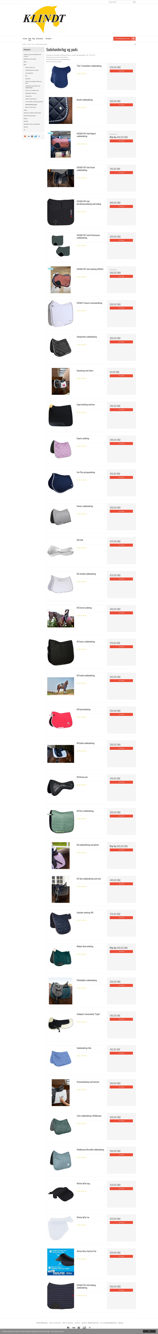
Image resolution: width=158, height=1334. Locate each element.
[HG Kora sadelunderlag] (60, 822)
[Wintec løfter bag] (60, 1195)
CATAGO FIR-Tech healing (31, 70)
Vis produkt (121, 71)
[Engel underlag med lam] (60, 416)
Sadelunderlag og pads (31, 104)
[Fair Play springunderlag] (60, 484)
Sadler (25, 110)
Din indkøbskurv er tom (122, 38)
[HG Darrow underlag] (60, 619)
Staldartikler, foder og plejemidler (32, 124)
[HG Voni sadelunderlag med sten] (60, 890)
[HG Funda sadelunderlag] (60, 687)
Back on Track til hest (30, 107)
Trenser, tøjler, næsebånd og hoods (34, 101)
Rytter (25, 62)
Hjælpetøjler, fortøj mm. (31, 93)
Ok (149, 1331)
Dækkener (28, 78)
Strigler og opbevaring (30, 99)
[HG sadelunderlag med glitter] (60, 856)
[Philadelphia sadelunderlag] (60, 992)
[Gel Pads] (60, 551)
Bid (26, 76)
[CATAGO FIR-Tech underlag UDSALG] (60, 280)
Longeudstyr (28, 96)
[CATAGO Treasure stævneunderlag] (60, 314)
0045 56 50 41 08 (93, 1323)
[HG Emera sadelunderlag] (60, 653)
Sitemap (120, 1323)
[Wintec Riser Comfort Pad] (60, 1263)
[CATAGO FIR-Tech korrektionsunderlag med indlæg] (60, 213)
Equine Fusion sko (30, 67)
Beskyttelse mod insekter (30, 59)
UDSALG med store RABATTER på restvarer (32, 55)
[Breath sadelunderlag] (60, 111)
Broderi (25, 118)
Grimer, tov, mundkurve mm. (32, 90)
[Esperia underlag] (60, 450)
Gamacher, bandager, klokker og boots (33, 82)
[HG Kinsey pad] (60, 788)
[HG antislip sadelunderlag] (60, 585)
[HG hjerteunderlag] (60, 721)
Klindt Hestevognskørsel (30, 115)
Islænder (26, 121)
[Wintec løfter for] (60, 1229)
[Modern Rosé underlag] (60, 958)
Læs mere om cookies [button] (57, 1331)
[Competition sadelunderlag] (60, 348)
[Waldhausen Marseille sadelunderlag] (60, 1161)
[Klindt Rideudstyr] (79, 19)
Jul (24, 129)
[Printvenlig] (135, 44)
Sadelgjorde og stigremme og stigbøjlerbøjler (32, 86)
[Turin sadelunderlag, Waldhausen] (60, 1127)
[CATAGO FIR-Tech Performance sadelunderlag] (60, 247)
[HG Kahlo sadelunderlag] (60, 754)
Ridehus (26, 127)
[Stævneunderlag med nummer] (60, 1093)
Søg (134, 1)
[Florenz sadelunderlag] (60, 517)
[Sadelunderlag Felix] (60, 1059)
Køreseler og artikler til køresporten (32, 113)
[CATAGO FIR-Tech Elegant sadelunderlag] (60, 145)
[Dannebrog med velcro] (60, 382)
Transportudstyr (29, 73)
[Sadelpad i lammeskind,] (60, 1025)
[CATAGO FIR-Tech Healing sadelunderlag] (60, 1296)
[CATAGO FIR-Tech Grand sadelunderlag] (60, 179)
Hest (25, 64)
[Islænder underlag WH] (60, 924)
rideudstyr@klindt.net (110, 1323)
